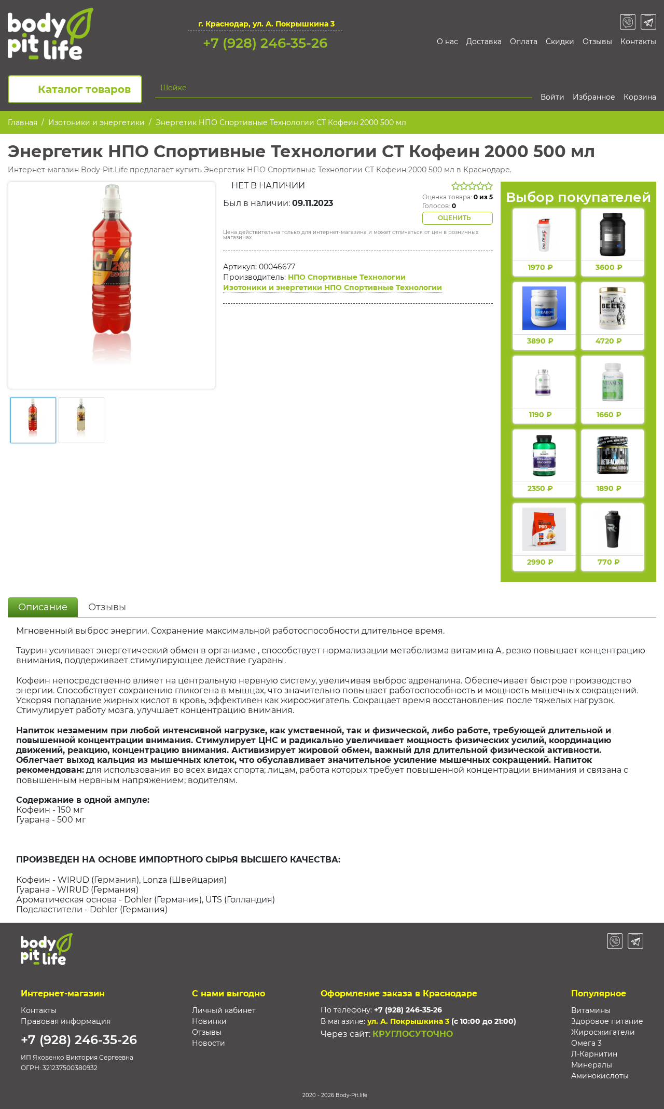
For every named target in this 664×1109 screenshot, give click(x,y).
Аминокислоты (600, 1075)
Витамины (591, 1010)
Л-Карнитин (594, 1054)
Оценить (455, 218)
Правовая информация (65, 1021)
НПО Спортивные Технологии (347, 277)
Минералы (591, 1065)
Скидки (560, 41)
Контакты (638, 41)
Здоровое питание (607, 1021)
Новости (208, 1043)
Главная (22, 122)
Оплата (523, 41)
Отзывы (597, 41)
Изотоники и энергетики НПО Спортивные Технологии (332, 287)
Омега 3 (586, 1043)
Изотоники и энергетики (96, 122)
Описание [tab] (42, 607)
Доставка (484, 41)
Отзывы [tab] (107, 607)
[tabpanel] (332, 770)
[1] (526, 88)
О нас (447, 41)
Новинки (209, 1021)
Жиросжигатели (603, 1032)
